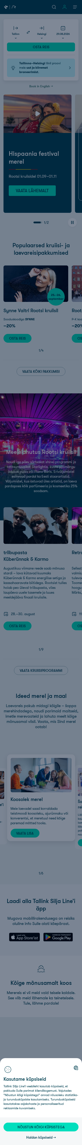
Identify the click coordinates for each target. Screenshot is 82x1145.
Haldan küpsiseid (39, 1137)
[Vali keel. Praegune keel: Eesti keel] (76, 1067)
